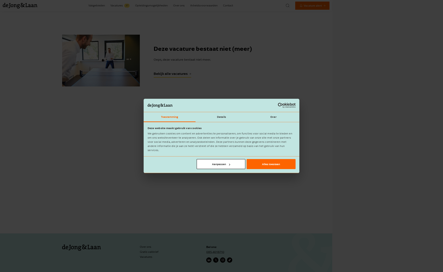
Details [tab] (221, 117)
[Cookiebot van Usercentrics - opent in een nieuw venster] (280, 105)
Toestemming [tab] (169, 117)
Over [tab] (273, 117)
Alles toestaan (271, 164)
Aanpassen (219, 164)
